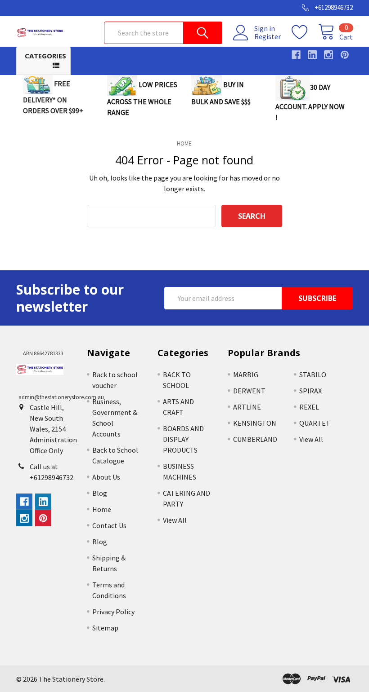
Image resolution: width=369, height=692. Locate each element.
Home (101, 509)
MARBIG (245, 374)
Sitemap (105, 627)
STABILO (312, 374)
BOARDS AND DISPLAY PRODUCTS (183, 439)
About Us (106, 476)
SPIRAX (310, 390)
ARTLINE (247, 406)
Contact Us (109, 525)
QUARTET (314, 423)
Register (267, 36)
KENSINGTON (254, 423)
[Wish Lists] (305, 32)
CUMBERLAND (255, 439)
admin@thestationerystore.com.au (61, 397)
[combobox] (163, 33)
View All (175, 520)
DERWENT (249, 390)
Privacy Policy (113, 611)
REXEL (309, 406)
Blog (99, 493)
